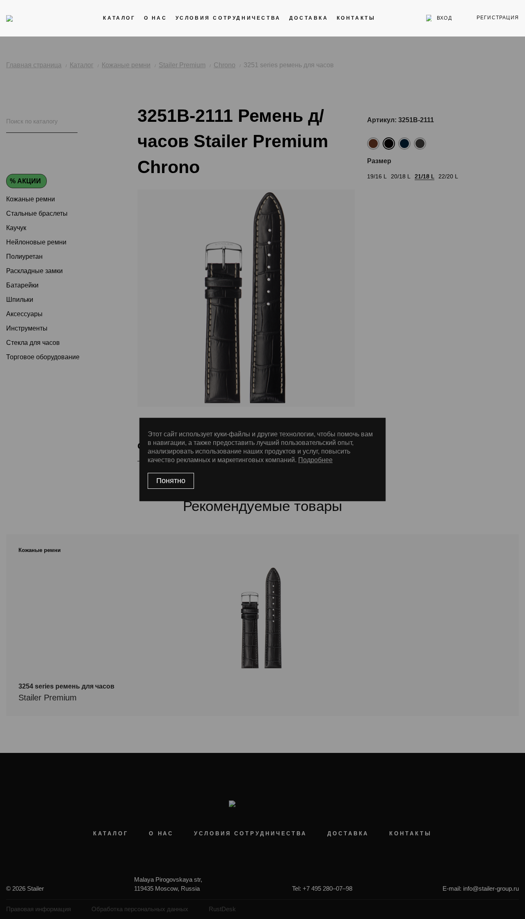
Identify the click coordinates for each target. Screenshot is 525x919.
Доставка (309, 18)
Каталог (119, 18)
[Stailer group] (29, 18)
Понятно (170, 481)
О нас (155, 18)
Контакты (356, 18)
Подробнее (315, 459)
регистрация (498, 18)
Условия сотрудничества (228, 18)
